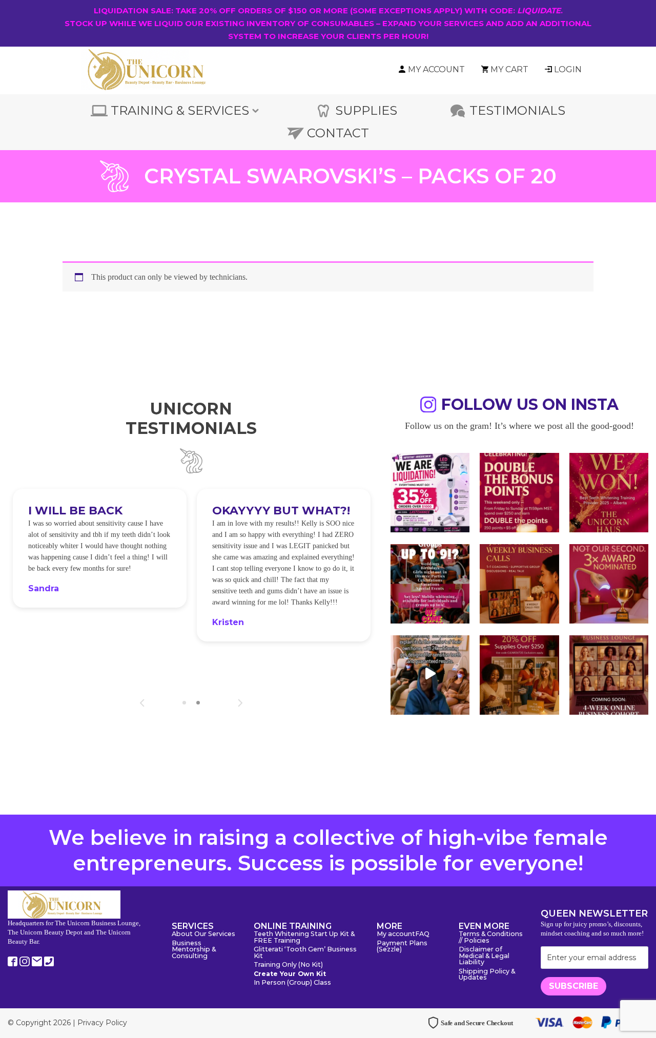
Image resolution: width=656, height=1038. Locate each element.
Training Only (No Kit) (288, 965)
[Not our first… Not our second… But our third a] (608, 582)
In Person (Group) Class (292, 983)
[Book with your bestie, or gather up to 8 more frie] (430, 673)
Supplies (366, 110)
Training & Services (180, 110)
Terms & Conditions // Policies (491, 937)
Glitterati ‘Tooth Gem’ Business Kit (305, 953)
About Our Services (203, 934)
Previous (142, 703)
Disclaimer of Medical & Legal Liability (484, 956)
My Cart (509, 69)
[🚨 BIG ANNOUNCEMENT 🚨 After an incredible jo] (430, 491)
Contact (338, 133)
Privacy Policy (102, 1022)
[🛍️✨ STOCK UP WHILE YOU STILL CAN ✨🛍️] (519, 673)
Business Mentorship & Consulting (194, 950)
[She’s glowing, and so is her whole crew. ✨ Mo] (430, 582)
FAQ (422, 934)
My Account (436, 69)
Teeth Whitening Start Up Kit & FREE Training (304, 937)
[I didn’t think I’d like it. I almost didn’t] (608, 673)
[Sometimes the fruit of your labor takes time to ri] (608, 491)
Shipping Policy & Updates (487, 975)
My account (396, 934)
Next (240, 703)
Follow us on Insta (530, 406)
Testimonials (517, 110)
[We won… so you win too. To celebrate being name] (519, 491)
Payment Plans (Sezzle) (402, 946)
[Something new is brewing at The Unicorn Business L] (519, 582)
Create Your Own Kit (290, 974)
